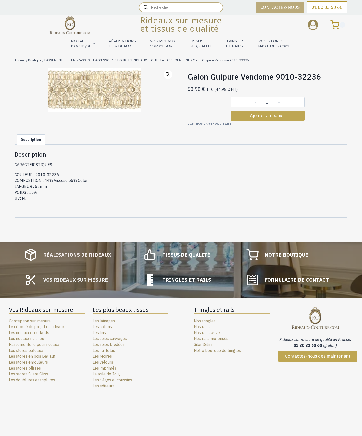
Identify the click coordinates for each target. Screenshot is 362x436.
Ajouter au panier (267, 115)
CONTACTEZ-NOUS (280, 7)
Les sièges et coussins (112, 379)
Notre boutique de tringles (217, 350)
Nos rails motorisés (211, 338)
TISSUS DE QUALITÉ (201, 43)
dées (120, 344)
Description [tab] (31, 139)
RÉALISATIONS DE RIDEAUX (122, 43)
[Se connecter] (317, 24)
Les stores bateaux (26, 350)
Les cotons (102, 326)
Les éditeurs (103, 385)
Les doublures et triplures (32, 379)
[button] (168, 74)
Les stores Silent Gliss (28, 373)
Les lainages (104, 320)
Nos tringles (204, 320)
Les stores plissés (25, 368)
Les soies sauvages (110, 338)
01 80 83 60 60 (327, 7)
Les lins (99, 332)
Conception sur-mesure (30, 320)
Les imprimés (104, 368)
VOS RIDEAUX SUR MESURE (163, 43)
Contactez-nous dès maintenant (317, 356)
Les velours (103, 362)
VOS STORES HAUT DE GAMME (274, 43)
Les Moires (102, 356)
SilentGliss (203, 344)
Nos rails (202, 326)
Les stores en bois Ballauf (32, 356)
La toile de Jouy (107, 373)
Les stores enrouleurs (28, 362)
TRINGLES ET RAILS (235, 43)
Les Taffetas (104, 350)
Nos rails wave (207, 332)
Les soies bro (104, 344)
